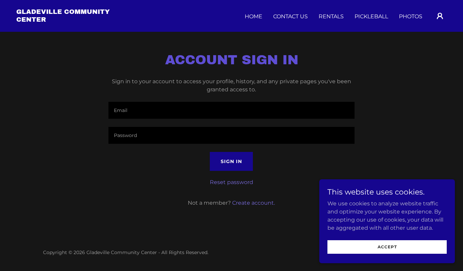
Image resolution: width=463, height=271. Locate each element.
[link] (76, 20)
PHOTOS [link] (410, 16)
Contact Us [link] (290, 16)
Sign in (231, 161)
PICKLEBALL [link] (371, 16)
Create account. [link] (253, 203)
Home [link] (253, 16)
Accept (387, 246)
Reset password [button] (231, 182)
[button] (440, 16)
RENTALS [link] (331, 16)
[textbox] (231, 110)
